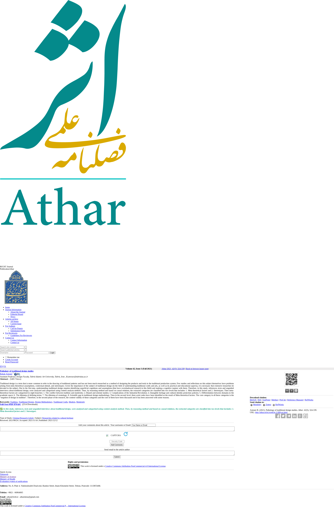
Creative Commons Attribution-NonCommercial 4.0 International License (135, 466)
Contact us (9, 338)
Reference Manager (295, 400)
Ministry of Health (7, 479)
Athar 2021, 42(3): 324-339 (173, 369)
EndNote (266, 400)
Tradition (14, 402)
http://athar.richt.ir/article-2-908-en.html (271, 412)
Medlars (275, 400)
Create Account (11, 359)
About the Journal (17, 312)
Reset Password (11, 362)
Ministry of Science (8, 477)
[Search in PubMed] (18, 375)
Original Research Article (23, 418)
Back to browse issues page (197, 369)
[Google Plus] (300, 416)
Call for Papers (16, 328)
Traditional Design (26, 402)
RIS (259, 400)
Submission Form (17, 331)
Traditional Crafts (60, 402)
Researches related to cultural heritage (57, 418)
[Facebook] (277, 416)
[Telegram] (289, 416)
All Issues (14, 321)
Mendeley (257, 404)
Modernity (80, 402)
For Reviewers (11, 333)
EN (1, 366)
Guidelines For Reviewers (21, 335)
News (12, 317)
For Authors (10, 326)
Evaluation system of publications (14, 481)
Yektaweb (4, 474)
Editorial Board (16, 314)
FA (4, 366)
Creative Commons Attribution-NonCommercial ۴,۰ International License (55, 506)
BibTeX (253, 400)
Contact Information (18, 340)
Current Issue (15, 324)
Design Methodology (43, 402)
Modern (72, 402)
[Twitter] (283, 416)
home (7, 307)
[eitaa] (305, 416)
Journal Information (13, 310)
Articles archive (11, 319)
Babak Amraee (6, 374)
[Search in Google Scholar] (15, 375)
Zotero (268, 404)
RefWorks (309, 400)
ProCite (283, 400)
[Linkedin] (294, 416)
